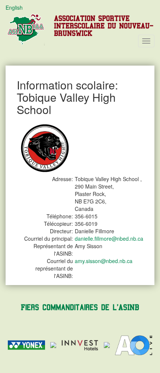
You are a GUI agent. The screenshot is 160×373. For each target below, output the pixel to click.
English (14, 7)
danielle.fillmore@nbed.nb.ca (109, 238)
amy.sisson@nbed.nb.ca (103, 261)
